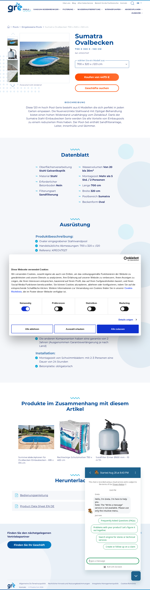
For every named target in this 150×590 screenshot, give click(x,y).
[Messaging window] (113, 518)
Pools (16, 27)
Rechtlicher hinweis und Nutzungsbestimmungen (69, 584)
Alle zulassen (118, 329)
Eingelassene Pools (32, 27)
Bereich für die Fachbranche (107, 3)
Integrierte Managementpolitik (105, 584)
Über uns (66, 3)
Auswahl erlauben (75, 329)
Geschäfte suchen (97, 88)
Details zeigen (126, 319)
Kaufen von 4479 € (97, 77)
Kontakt (123, 3)
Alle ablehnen (32, 329)
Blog (74, 3)
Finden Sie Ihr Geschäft (29, 544)
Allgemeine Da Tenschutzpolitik (32, 584)
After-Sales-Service (85, 3)
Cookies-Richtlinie (128, 584)
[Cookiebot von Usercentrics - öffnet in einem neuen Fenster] (126, 259)
